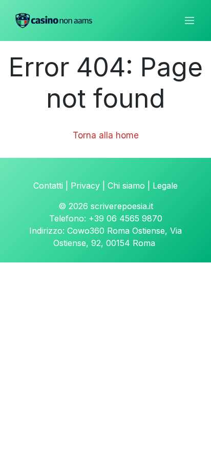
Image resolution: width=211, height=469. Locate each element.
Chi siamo (126, 185)
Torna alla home (106, 135)
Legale (165, 185)
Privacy (85, 185)
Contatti (48, 185)
